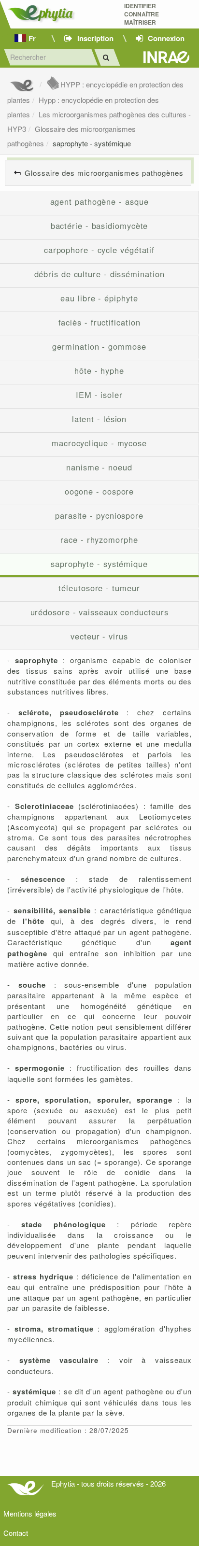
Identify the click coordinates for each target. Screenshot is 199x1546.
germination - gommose (99, 346)
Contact (15, 1533)
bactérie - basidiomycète (99, 225)
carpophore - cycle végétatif (99, 249)
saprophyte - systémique (92, 143)
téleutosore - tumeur (99, 588)
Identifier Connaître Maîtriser (141, 14)
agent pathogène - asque (99, 201)
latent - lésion (99, 419)
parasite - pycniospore (99, 515)
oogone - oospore (99, 491)
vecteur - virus (99, 636)
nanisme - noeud (99, 467)
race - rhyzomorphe (99, 539)
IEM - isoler (99, 394)
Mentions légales (30, 1513)
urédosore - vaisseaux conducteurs (99, 612)
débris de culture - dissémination (99, 274)
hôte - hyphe (99, 370)
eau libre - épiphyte (99, 298)
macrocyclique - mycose (99, 443)
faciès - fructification (99, 322)
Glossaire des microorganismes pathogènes (104, 173)
